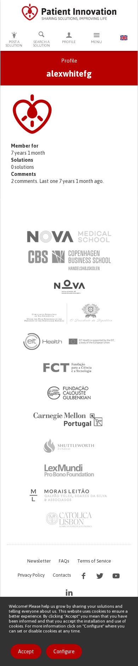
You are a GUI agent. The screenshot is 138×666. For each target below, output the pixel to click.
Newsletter (39, 561)
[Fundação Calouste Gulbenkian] (69, 393)
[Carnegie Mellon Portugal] (69, 419)
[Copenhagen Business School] (69, 260)
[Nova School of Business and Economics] (69, 287)
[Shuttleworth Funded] (69, 445)
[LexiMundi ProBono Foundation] (69, 470)
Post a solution (14, 43)
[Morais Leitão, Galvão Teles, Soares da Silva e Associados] (69, 495)
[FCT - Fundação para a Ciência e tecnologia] (69, 368)
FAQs (64, 561)
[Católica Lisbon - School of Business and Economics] (69, 520)
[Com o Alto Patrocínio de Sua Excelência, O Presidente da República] (69, 313)
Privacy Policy (31, 575)
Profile (69, 42)
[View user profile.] (71, 114)
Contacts (62, 575)
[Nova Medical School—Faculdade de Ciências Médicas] (69, 237)
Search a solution (41, 43)
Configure (64, 651)
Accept (26, 651)
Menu (96, 42)
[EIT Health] (69, 341)
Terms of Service (94, 561)
